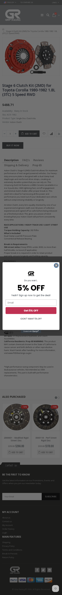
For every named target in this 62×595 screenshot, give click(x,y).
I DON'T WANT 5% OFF (31, 318)
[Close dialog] (56, 265)
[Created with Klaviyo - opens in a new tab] (31, 331)
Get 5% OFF (31, 310)
